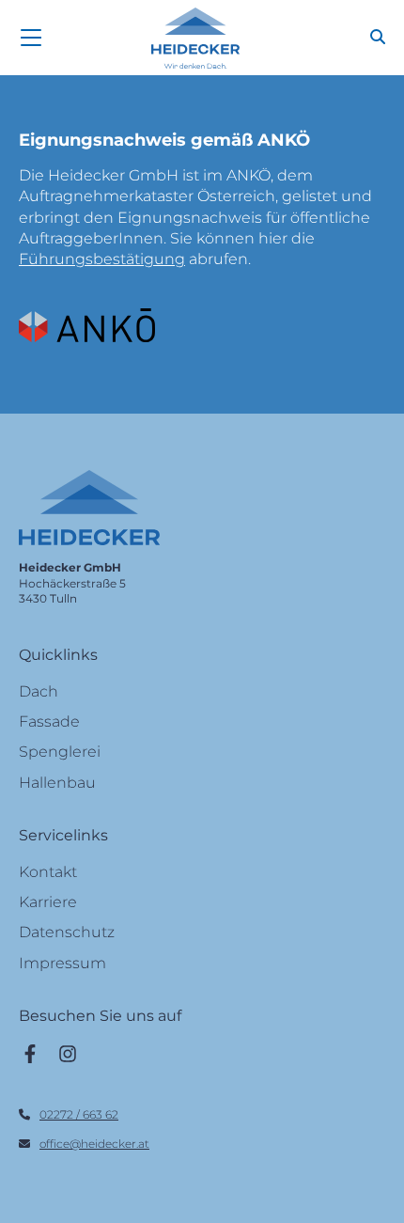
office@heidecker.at (94, 1144)
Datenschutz (67, 932)
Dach (38, 691)
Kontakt (48, 872)
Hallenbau (57, 783)
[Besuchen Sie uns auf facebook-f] (30, 1053)
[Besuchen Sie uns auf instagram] (67, 1053)
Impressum (62, 963)
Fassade (49, 721)
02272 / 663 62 (78, 1114)
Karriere (48, 902)
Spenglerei (60, 751)
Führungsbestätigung (102, 259)
